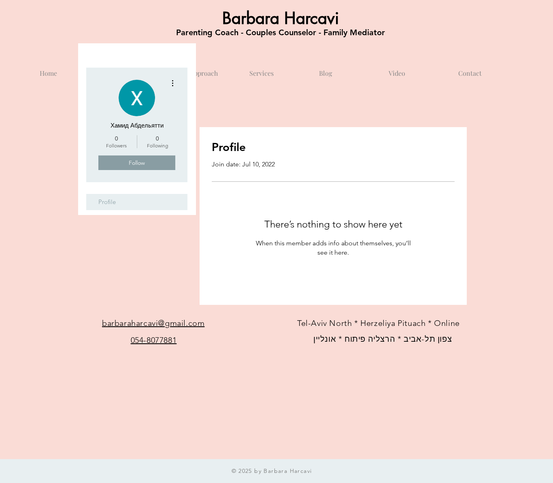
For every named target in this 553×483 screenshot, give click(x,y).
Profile (107, 202)
